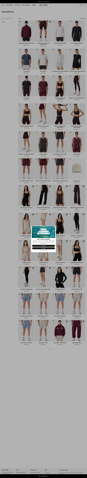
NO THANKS (43, 248)
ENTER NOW (43, 245)
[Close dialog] (54, 227)
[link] (43, 232)
